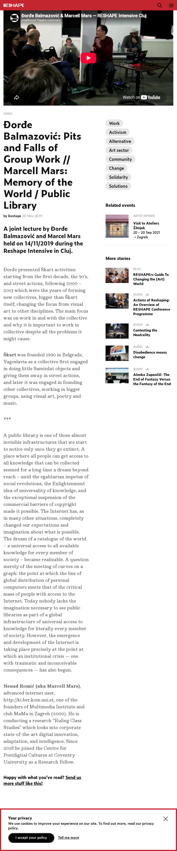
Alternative (120, 142)
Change (116, 169)
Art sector (119, 151)
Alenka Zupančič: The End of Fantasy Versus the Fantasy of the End (152, 379)
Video (7, 114)
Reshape (15, 216)
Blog (137, 269)
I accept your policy (31, 837)
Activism (117, 133)
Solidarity (118, 178)
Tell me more (68, 837)
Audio (138, 294)
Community (120, 160)
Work (114, 124)
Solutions (118, 187)
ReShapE (13, 5)
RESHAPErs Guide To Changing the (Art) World (151, 279)
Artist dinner (144, 216)
